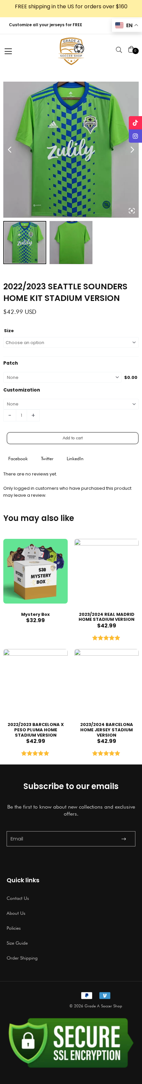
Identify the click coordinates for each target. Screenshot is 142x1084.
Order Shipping (22, 958)
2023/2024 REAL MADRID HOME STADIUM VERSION (106, 617)
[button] (18, 458)
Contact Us (18, 898)
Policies (14, 928)
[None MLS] (62, 377)
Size (9, 330)
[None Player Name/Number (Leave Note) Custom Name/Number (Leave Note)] (71, 404)
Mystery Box (35, 614)
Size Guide (17, 943)
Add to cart (73, 437)
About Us (16, 913)
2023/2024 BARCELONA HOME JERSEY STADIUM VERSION (106, 729)
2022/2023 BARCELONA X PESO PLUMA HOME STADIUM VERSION (36, 729)
